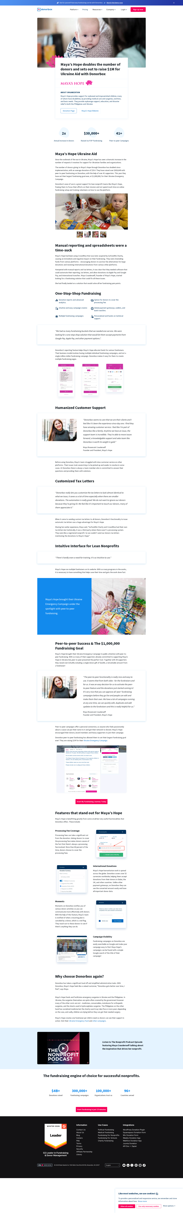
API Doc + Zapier (130, 1146)
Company (110, 9)
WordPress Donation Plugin (134, 1130)
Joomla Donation (130, 1143)
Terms (78, 1143)
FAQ (78, 1141)
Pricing (85, 9)
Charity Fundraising (105, 1141)
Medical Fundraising (106, 1132)
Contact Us (80, 1130)
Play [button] (63, 1045)
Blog (78, 1135)
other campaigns (99, 1021)
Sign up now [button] (138, 9)
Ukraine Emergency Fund (79, 1021)
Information (81, 1125)
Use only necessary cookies (148, 1206)
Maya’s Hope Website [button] (90, 111)
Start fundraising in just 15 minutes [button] (91, 1109)
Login (123, 9)
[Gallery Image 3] (96, 237)
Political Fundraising (106, 1130)
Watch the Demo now (115, 3)
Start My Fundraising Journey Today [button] (91, 801)
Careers (79, 1138)
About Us (80, 1132)
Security (79, 1149)
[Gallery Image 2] (88, 237)
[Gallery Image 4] (103, 237)
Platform (73, 9)
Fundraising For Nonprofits (108, 1135)
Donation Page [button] (69, 111)
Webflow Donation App (132, 1141)
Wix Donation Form (130, 1135)
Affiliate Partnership (84, 1152)
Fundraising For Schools (107, 1138)
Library (79, 1154)
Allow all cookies (127, 1206)
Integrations (128, 1125)
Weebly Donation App (131, 1138)
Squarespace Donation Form (134, 1132)
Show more (142, 1201)
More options (168, 1206)
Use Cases (103, 1125)
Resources (97, 9)
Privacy (79, 1146)
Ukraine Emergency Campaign (95, 740)
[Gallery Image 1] (80, 237)
